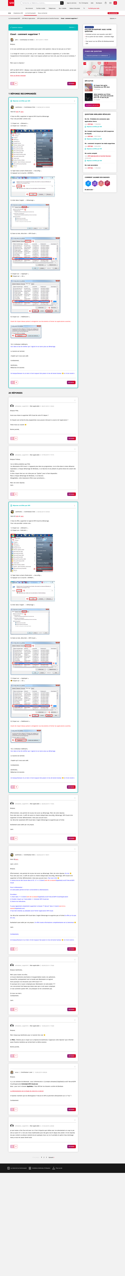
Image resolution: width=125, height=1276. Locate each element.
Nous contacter (42, 13)
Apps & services (71, 3)
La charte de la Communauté (19, 1168)
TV (84, 8)
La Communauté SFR (14, 18)
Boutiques (99, 3)
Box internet (29, 8)
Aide (92, 3)
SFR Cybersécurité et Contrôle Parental (48, 18)
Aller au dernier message (18, 75)
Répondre (71, 83)
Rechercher (62, 3)
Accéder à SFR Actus (92, 105)
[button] (12, 83)
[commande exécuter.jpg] (33, 187)
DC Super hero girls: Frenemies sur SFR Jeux (102, 86)
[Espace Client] (115, 3)
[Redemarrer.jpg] (26, 331)
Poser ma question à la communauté (97, 55)
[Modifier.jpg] (36, 296)
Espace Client (115, 3)
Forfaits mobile (40, 8)
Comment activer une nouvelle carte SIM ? (99, 34)
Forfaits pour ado (93, 8)
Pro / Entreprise (83, 3)
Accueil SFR (11, 3)
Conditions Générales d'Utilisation (41, 1168)
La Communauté (30, 13)
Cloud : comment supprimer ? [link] (69, 18)
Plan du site (59, 1168)
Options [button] (112, 18)
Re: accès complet (91, 153)
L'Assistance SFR (18, 13)
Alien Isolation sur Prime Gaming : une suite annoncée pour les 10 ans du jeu (103, 95)
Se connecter (113, 13)
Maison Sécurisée (75, 8)
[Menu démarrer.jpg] (32, 148)
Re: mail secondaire (91, 165)
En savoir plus (89, 189)
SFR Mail (90, 124)
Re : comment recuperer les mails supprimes (100, 143)
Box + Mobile (62, 8)
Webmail (110, 3)
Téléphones (52, 8)
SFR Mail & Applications (28, 18)
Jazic (22, 111)
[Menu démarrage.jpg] (30, 217)
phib (17, 111)
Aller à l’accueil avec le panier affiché (105, 3)
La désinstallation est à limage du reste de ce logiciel (27, 1091)
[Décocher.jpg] (35, 253)
